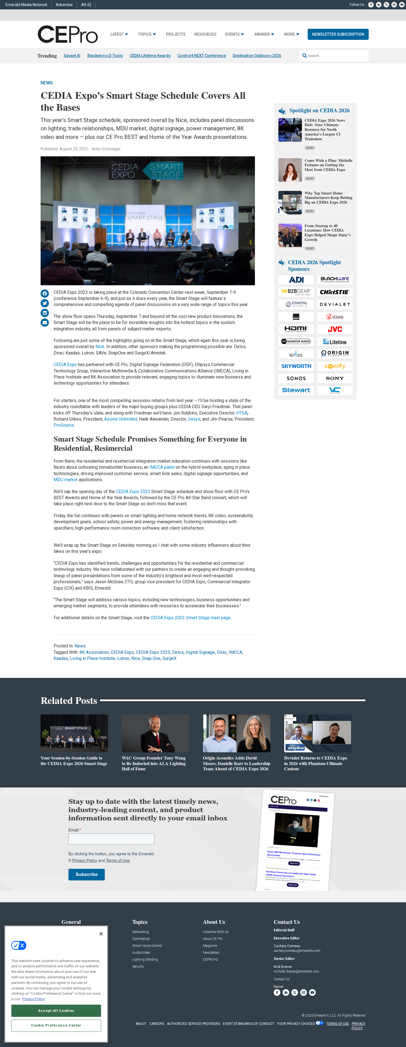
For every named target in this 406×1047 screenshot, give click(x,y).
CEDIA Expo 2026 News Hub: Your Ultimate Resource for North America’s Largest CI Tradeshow (325, 129)
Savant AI (72, 55)
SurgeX (169, 658)
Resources (205, 34)
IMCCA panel (162, 467)
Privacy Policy (33, 999)
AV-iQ (86, 5)
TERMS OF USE (337, 1024)
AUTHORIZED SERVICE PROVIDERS (193, 1024)
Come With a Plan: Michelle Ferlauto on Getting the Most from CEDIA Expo (328, 165)
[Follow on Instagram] (394, 4)
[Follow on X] (386, 4)
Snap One (151, 658)
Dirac (222, 652)
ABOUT (141, 1024)
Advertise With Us (216, 932)
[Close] (101, 934)
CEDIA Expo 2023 (133, 491)
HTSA (241, 413)
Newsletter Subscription (338, 34)
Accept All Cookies (56, 1010)
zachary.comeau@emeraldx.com (297, 951)
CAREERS (156, 1024)
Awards (262, 34)
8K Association (94, 652)
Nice (100, 346)
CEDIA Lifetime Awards (150, 55)
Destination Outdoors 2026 (257, 55)
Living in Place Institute (92, 658)
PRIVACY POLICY (358, 1026)
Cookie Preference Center (56, 1025)
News (47, 82)
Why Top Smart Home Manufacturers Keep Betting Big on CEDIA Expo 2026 (328, 197)
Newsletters (211, 953)
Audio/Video (141, 953)
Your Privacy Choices (296, 1024)
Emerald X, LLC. (325, 1015)
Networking (140, 932)
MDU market (66, 479)
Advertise (64, 5)
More (289, 34)
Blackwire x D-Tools (105, 55)
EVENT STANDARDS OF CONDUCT (248, 1024)
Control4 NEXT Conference (202, 55)
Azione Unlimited (120, 419)
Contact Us (282, 979)
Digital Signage (200, 652)
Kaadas (61, 658)
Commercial (141, 939)
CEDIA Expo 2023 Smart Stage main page (191, 617)
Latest (117, 34)
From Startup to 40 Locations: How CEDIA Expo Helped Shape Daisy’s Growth (327, 232)
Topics (145, 34)
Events (232, 34)
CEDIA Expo (65, 364)
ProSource (64, 425)
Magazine (210, 946)
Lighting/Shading (145, 960)
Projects (176, 34)
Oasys (194, 419)
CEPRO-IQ (210, 960)
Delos (178, 652)
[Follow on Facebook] (371, 4)
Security (138, 966)
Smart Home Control (147, 946)
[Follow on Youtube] (402, 4)
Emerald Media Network (26, 5)
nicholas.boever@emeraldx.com (296, 971)
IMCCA (235, 652)
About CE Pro (212, 939)
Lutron (123, 658)
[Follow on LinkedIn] (378, 4)
